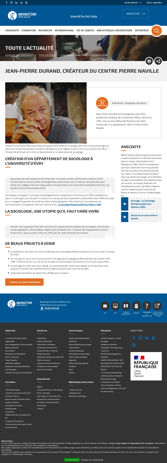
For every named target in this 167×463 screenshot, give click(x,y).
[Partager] (158, 61)
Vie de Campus (85, 30)
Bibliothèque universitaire (114, 30)
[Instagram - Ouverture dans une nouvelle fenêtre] (11, 2)
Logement (72, 360)
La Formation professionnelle (111, 373)
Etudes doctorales (43, 354)
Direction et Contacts (44, 369)
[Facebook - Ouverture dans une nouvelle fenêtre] (6, 2)
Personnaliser (72, 459)
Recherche (45, 30)
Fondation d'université (109, 344)
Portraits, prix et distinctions (15, 354)
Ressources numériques (77, 396)
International (64, 30)
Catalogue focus (75, 393)
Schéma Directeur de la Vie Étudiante (18, 373)
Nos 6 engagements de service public (18, 344)
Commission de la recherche (47, 351)
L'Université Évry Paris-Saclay (16, 338)
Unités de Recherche (44, 341)
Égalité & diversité (11, 348)
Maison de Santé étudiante (78, 363)
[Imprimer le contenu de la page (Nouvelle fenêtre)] (149, 61)
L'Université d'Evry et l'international (50, 390)
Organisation (10, 341)
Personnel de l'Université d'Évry (48, 399)
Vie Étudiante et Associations (79, 354)
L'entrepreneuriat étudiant (110, 382)
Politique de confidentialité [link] (92, 460)
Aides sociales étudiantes (78, 357)
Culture (71, 373)
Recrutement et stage (108, 379)
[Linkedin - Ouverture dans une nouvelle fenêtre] (16, 2)
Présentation (41, 338)
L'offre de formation (12, 390)
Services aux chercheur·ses (47, 348)
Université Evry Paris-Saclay (19, 55)
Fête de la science (43, 360)
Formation (29, 30)
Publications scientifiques (46, 344)
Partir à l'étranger (43, 393)
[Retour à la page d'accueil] (21, 14)
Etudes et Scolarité (12, 402)
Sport (71, 369)
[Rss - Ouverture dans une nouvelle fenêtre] (26, 2)
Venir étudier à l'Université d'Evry (49, 396)
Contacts (40, 409)
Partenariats (41, 405)
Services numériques (76, 351)
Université (12, 30)
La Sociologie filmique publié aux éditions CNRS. (80, 204)
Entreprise (142, 30)
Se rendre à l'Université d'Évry (48, 402)
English (39, 387)
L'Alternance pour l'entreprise (111, 376)
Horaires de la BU (75, 390)
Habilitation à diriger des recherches (50, 357)
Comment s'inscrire (12, 396)
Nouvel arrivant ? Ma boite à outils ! (18, 399)
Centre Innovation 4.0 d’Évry (111, 385)
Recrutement (10, 351)
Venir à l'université (12, 357)
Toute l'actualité (47, 55)
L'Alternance (9, 412)
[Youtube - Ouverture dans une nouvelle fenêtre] (21, 2)
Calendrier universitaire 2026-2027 (18, 393)
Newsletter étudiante (12, 363)
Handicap (72, 366)
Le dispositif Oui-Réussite (14, 421)
